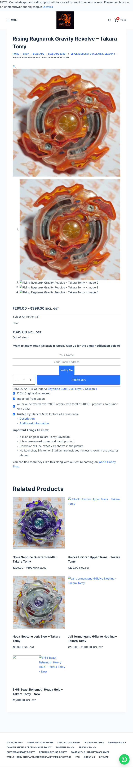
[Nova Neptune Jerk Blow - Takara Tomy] (39, 602)
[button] (14, 66)
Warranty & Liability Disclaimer (90, 752)
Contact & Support (68, 742)
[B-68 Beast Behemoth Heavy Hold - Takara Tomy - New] (39, 668)
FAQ (78, 757)
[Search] (109, 20)
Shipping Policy (117, 742)
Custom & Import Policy (21, 752)
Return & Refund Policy (53, 752)
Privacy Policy (87, 747)
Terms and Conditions (40, 742)
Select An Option (23, 316)
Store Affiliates (94, 742)
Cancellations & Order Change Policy (29, 747)
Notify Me (66, 370)
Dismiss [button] (48, 6)
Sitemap (104, 757)
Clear (16, 323)
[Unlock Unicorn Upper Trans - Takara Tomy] (94, 523)
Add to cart (79, 379)
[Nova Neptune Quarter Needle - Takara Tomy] (39, 523)
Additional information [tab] (34, 423)
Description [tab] (27, 418)
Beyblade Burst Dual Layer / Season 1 (72, 388)
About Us (89, 757)
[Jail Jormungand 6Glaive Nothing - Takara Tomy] (94, 602)
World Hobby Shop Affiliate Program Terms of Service (39, 757)
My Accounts (15, 742)
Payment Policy (65, 747)
